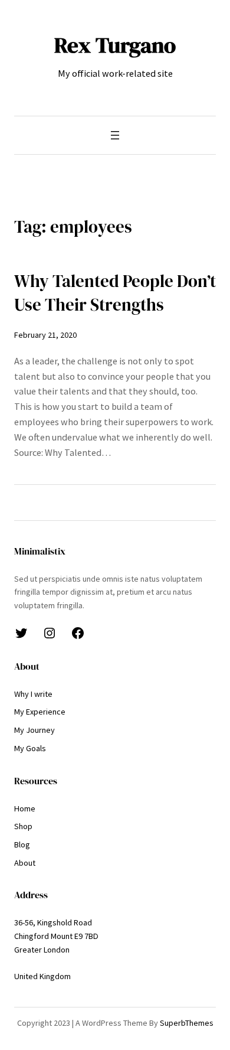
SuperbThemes (186, 1023)
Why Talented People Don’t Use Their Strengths (115, 293)
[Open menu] (115, 135)
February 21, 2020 (45, 335)
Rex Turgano (115, 45)
